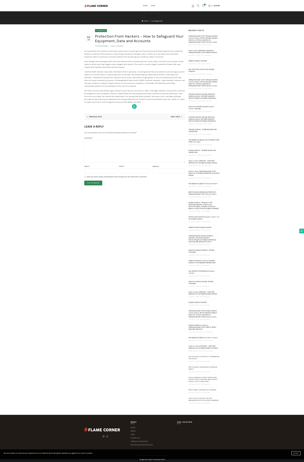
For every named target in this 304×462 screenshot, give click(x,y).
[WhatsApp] (134, 106)
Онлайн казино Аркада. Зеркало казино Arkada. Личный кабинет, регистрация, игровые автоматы (202, 96)
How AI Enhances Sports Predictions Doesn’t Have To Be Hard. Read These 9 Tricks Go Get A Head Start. (203, 379)
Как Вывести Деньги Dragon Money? (203, 184)
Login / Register (193, 5)
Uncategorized (156, 21)
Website (156, 166)
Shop (153, 6)
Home (145, 6)
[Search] (198, 5)
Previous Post (95, 117)
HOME (133, 428)
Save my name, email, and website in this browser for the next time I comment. (117, 177)
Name (87, 166)
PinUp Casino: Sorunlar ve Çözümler (202, 390)
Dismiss (296, 231)
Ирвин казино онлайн (198, 61)
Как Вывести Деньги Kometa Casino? (203, 338)
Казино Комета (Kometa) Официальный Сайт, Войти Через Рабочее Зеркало (202, 327)
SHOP (133, 434)
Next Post (175, 117)
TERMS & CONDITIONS (139, 441)
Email (122, 166)
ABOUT (133, 431)
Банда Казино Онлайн (198, 302)
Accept (296, 453)
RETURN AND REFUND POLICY (142, 445)
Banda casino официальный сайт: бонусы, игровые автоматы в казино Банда (204, 173)
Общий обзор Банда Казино (200, 227)
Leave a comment (116, 46)
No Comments (206, 45)
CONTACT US (135, 438)
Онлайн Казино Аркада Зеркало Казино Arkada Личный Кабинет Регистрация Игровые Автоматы (202, 119)
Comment (88, 138)
